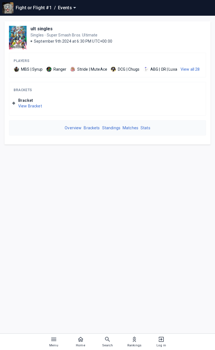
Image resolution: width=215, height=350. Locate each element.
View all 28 (190, 69)
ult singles (42, 28)
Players (21, 61)
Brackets (23, 90)
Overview (73, 128)
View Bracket (30, 106)
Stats (145, 128)
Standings (111, 128)
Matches (130, 128)
